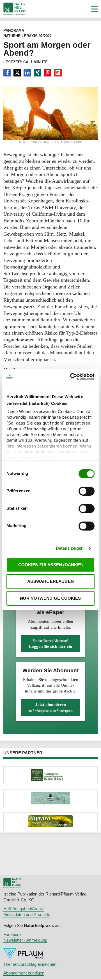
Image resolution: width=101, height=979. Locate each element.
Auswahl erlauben (50, 581)
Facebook (12, 934)
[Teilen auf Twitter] (17, 73)
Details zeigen (70, 548)
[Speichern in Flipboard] (57, 73)
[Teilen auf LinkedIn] (27, 73)
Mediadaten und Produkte (26, 914)
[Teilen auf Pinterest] (47, 73)
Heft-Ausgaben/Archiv (23, 908)
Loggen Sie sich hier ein (50, 644)
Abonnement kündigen (23, 973)
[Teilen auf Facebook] (7, 73)
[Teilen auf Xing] (37, 73)
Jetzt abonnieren (50, 707)
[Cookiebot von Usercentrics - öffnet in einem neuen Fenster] (71, 376)
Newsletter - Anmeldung (25, 940)
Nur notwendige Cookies (50, 598)
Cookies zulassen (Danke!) (50, 564)
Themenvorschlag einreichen (29, 964)
